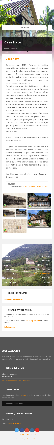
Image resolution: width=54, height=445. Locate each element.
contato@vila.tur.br (33, 320)
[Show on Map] (50, 27)
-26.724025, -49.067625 (41, 273)
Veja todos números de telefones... (16, 381)
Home (6, 48)
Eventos (32, 187)
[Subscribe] (49, 403)
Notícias (24, 187)
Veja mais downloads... (13, 299)
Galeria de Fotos (42, 187)
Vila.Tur (23, 395)
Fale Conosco (9, 327)
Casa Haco (12, 58)
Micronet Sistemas (33, 439)
